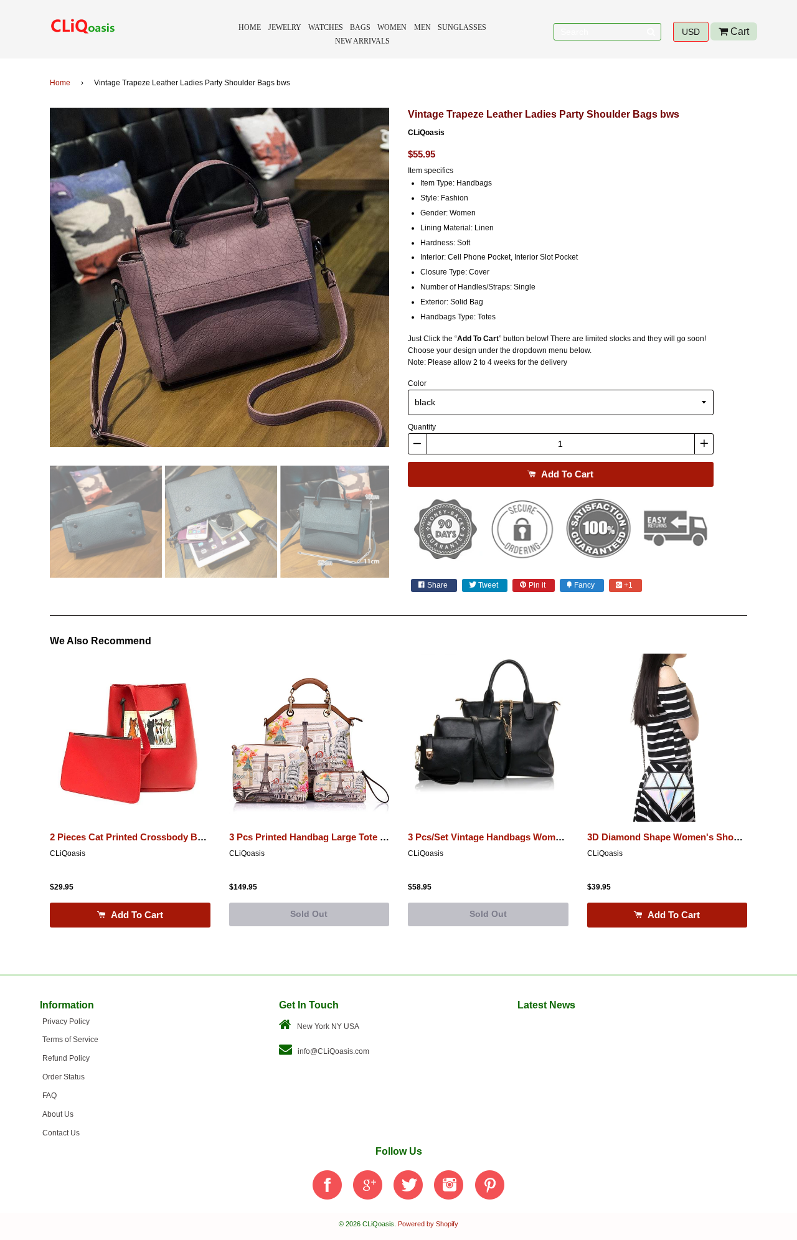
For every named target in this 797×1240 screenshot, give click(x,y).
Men (422, 27)
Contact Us (61, 1133)
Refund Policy (66, 1058)
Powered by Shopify (428, 1224)
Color (417, 383)
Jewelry (284, 27)
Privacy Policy (66, 1021)
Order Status (63, 1077)
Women (392, 27)
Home (249, 27)
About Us (57, 1114)
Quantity (422, 427)
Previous (31, 282)
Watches (325, 27)
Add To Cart (566, 474)
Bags (360, 27)
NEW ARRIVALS (362, 41)
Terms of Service (70, 1039)
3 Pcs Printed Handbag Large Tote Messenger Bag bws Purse (362, 837)
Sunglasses (462, 27)
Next (407, 282)
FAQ (49, 1095)
